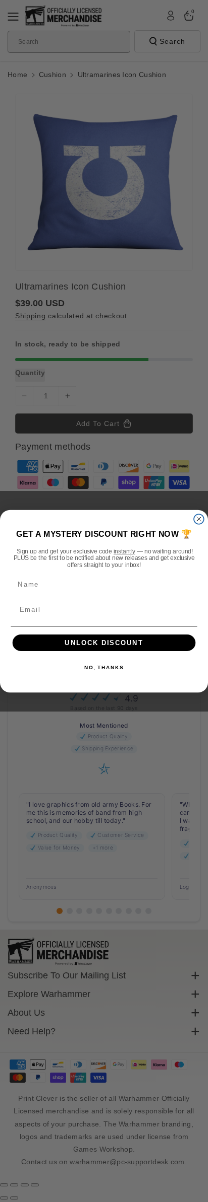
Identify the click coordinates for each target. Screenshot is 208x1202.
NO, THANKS (104, 668)
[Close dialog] (199, 519)
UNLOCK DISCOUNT (104, 642)
